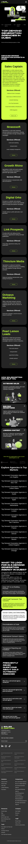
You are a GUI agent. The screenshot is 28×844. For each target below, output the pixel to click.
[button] (26, 2)
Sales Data (3, 785)
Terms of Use (17, 822)
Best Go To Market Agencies (20, 783)
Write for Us (3, 820)
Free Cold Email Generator (6, 834)
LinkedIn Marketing (4, 787)
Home (2, 24)
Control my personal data (20, 824)
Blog (2, 813)
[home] (4, 2)
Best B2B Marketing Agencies (21, 800)
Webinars (3, 815)
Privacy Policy (18, 821)
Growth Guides (4, 811)
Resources (17, 813)
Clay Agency (3, 789)
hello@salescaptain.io (5, 730)
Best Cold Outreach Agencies (20, 781)
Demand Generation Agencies (8, 25)
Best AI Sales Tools (5, 817)
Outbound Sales (4, 781)
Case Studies (17, 811)
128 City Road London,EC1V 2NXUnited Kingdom (6, 733)
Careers (16, 815)
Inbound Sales (4, 783)
